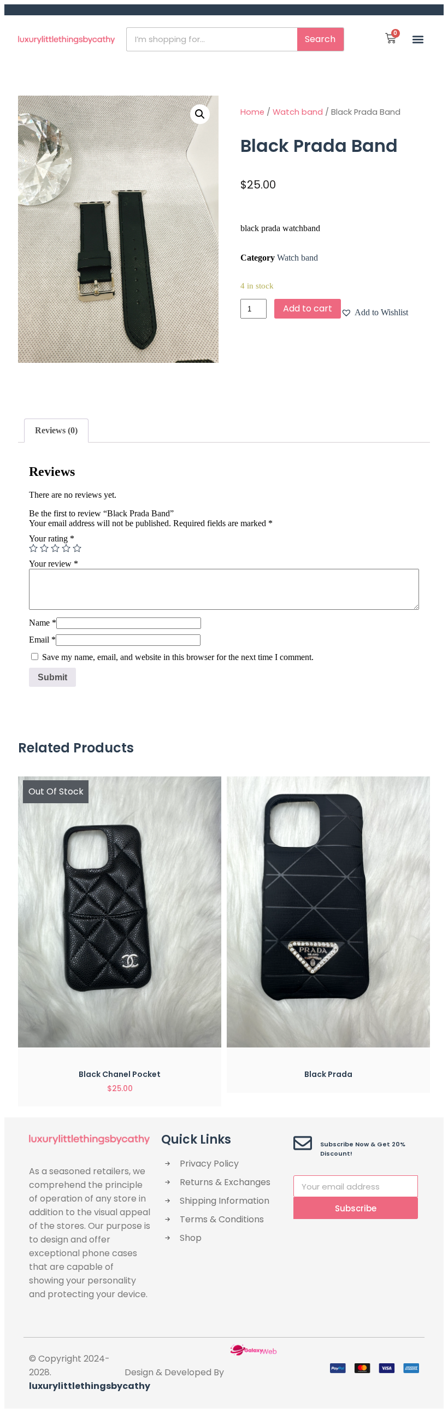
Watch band (298, 112)
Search (320, 39)
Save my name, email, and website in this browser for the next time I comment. (178, 657)
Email (42, 639)
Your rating (51, 538)
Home (252, 112)
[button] (418, 39)
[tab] (56, 431)
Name (42, 622)
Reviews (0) (56, 430)
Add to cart (307, 308)
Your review (53, 563)
